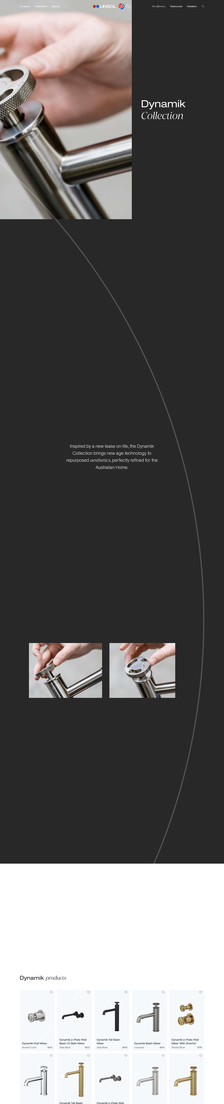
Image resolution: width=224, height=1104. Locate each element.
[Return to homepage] (104, 6)
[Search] (203, 6)
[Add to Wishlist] (51, 992)
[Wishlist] (66, 6)
